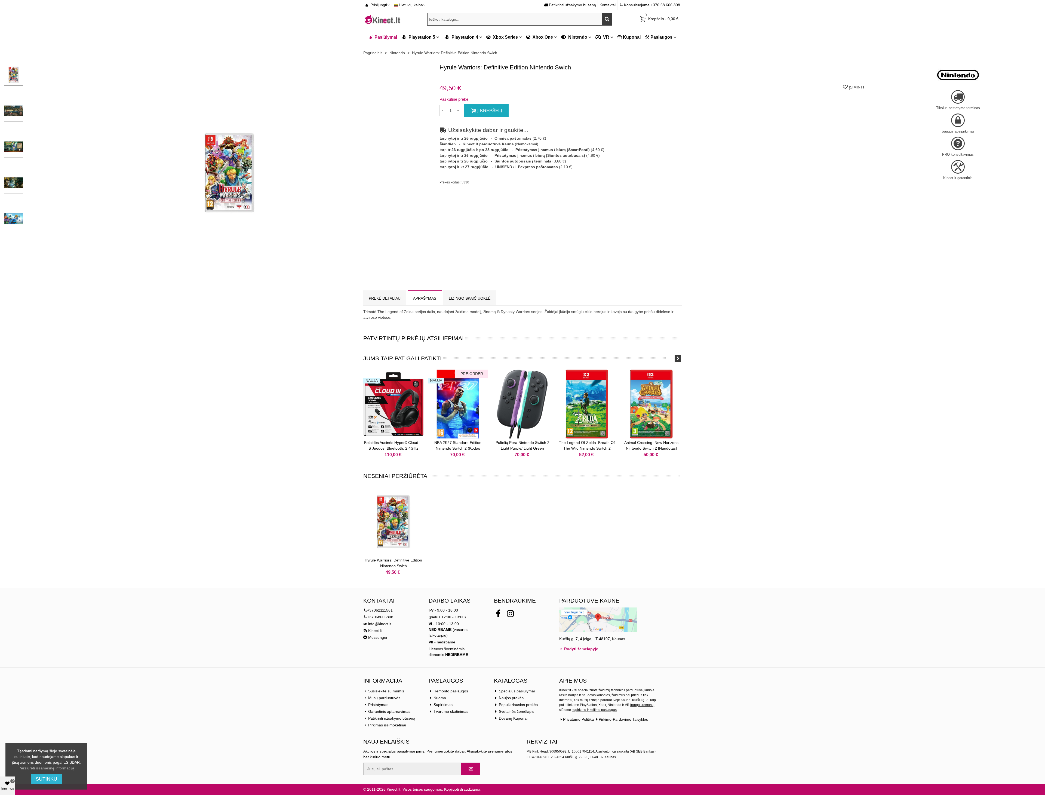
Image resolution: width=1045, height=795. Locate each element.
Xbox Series (505, 37)
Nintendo (577, 37)
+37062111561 (380, 610)
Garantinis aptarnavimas (389, 711)
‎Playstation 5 (421, 37)
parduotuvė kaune (589, 600)
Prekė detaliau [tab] (385, 298)
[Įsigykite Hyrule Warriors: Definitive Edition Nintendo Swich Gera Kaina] (229, 279)
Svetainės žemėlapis (516, 711)
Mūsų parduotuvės (384, 698)
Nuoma (440, 698)
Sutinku (46, 779)
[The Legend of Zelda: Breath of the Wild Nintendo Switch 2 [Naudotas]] (587, 404)
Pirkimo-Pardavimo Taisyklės (623, 719)
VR (605, 37)
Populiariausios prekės (518, 704)
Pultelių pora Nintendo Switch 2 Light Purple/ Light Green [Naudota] (522, 448)
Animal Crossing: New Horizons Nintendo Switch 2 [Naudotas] (651, 445)
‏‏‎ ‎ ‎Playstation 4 (460, 37)
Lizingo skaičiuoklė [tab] (469, 298)
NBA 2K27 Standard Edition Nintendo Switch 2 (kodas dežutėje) (457, 448)
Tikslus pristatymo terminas (958, 108)
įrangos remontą (642, 705)
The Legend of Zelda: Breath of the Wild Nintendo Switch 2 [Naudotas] (587, 448)
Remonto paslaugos (451, 691)
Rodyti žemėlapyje (580, 649)
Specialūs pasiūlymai (517, 691)
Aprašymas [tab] (424, 298)
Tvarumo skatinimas (451, 711)
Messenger (377, 637)
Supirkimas (443, 704)
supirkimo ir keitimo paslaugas (594, 710)
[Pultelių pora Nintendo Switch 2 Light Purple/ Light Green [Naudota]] (522, 404)
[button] (671, 358)
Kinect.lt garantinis (958, 178)
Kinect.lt (374, 630)
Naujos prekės (511, 698)
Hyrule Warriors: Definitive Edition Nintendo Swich (393, 563)
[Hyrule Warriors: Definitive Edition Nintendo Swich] (393, 521)
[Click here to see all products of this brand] (958, 75)
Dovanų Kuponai (513, 718)
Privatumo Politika (578, 719)
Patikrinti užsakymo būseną (391, 718)
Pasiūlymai (385, 37)
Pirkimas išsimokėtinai (387, 725)
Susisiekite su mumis (386, 691)
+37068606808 (380, 617)
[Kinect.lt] (382, 19)
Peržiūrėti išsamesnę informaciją (46, 768)
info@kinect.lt (379, 624)
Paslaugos (661, 37)
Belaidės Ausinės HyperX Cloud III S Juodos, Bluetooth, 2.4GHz (393, 445)
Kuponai (632, 37)
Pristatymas (378, 704)
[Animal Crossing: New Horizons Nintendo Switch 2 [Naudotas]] (651, 404)
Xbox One (542, 37)
